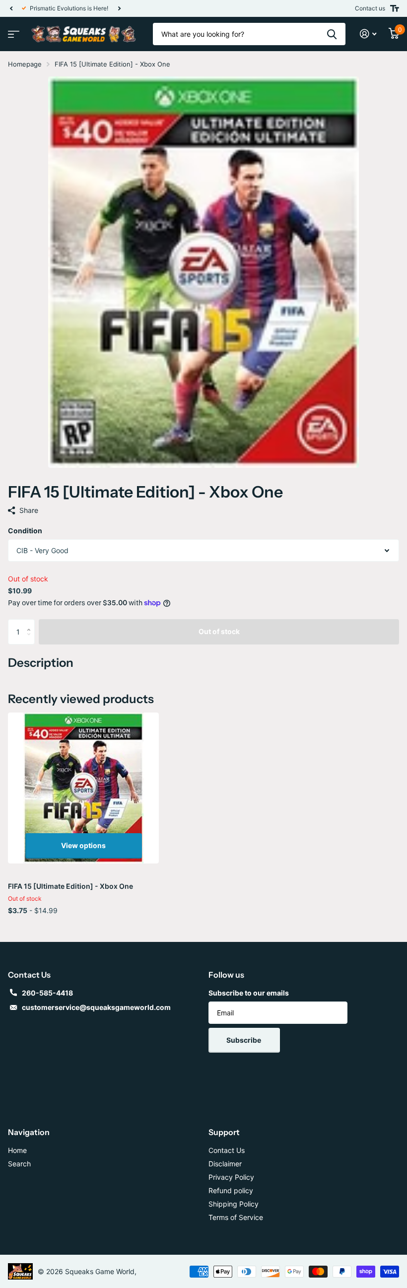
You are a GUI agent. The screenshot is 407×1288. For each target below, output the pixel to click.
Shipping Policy (233, 1204)
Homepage (25, 64)
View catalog (12, 31)
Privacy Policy (231, 1177)
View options (83, 845)
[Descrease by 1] (31, 640)
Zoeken (331, 34)
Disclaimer (225, 1163)
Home (17, 1150)
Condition (25, 530)
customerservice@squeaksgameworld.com (96, 1007)
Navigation (29, 1132)
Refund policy (230, 1190)
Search (19, 1163)
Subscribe (244, 1040)
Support (224, 1132)
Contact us (370, 8)
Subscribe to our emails (248, 993)
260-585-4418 (47, 993)
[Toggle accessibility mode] (394, 8)
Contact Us (226, 1150)
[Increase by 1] (31, 623)
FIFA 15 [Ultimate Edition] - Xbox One (70, 886)
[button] (11, 8)
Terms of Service (235, 1217)
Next (125, 8)
